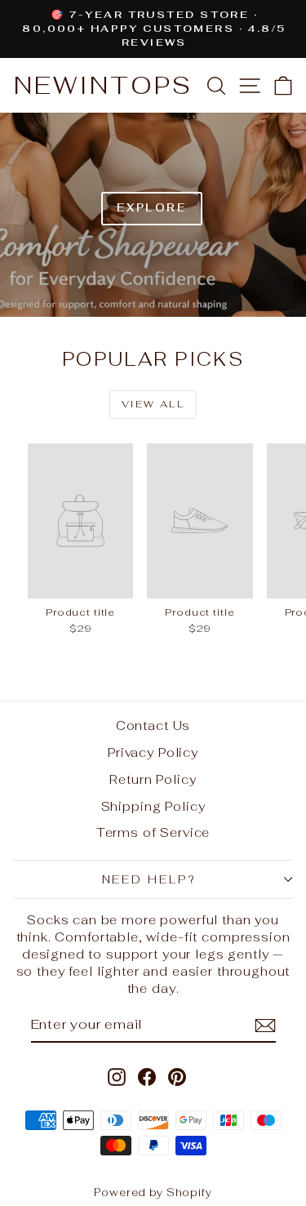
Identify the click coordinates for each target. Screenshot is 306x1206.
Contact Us (153, 725)
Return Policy (152, 779)
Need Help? (149, 879)
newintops (103, 85)
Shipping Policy (153, 806)
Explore (151, 208)
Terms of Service (153, 832)
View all (153, 404)
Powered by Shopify (152, 1192)
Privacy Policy (153, 752)
